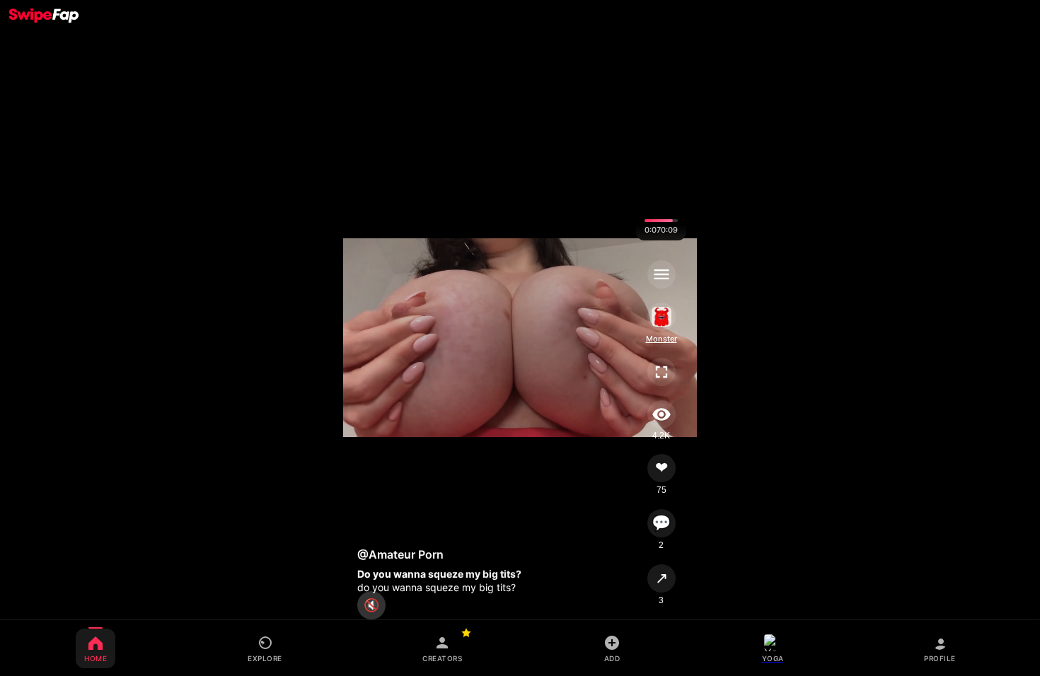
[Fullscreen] (661, 372)
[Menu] (661, 274)
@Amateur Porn (400, 554)
